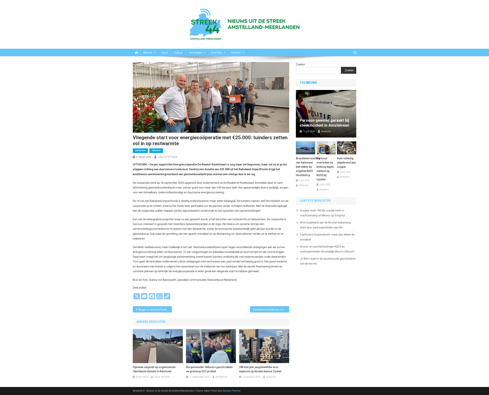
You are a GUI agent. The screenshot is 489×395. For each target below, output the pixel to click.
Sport (164, 52)
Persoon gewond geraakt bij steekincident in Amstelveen (324, 123)
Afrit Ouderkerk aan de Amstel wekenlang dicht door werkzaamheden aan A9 (325, 225)
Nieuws (147, 52)
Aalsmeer (140, 150)
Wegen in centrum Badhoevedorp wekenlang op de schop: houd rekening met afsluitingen (155, 309)
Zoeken (300, 64)
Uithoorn (156, 150)
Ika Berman (221, 377)
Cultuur (178, 52)
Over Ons (216, 52)
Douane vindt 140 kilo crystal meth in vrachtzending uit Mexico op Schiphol (322, 213)
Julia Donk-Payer (167, 156)
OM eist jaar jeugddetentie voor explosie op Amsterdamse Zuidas (260, 369)
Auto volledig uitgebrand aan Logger (346, 162)
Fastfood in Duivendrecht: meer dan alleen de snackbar (327, 237)
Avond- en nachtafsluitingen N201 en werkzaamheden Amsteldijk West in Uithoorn (327, 249)
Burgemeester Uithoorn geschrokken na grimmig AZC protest (209, 369)
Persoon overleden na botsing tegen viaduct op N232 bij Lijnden (325, 169)
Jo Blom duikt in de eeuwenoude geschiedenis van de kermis (328, 261)
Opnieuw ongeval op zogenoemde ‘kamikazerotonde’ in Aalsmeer (154, 369)
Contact (235, 52)
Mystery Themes (231, 390)
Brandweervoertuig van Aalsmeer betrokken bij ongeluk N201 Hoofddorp (305, 167)
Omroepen (195, 52)
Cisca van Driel (162, 377)
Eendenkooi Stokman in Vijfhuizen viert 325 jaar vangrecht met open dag (271, 309)
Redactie (271, 377)
